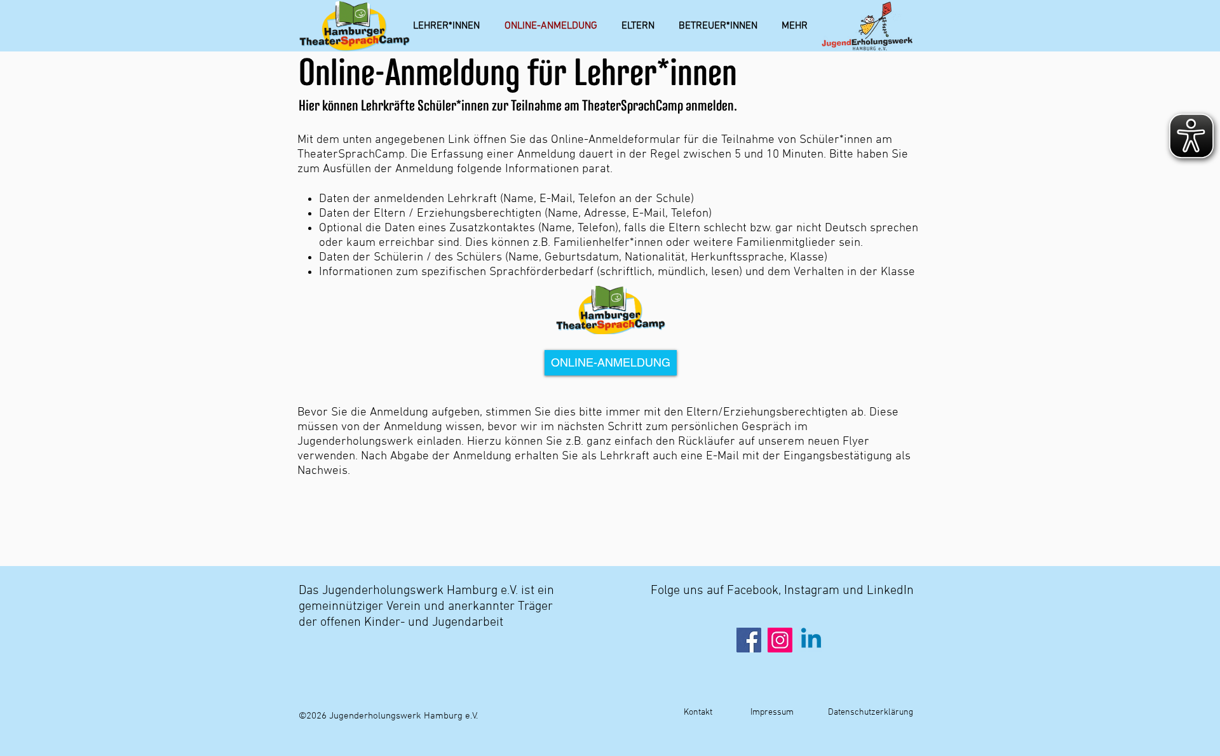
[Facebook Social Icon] (748, 640)
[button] (794, 26)
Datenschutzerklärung (870, 712)
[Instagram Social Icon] (780, 640)
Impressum (771, 712)
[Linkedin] (811, 640)
